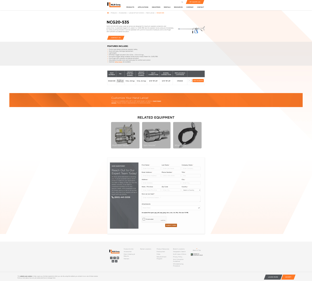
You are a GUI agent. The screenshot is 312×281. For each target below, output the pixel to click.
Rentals (167, 7)
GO (183, 2)
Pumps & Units (128, 249)
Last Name (166, 165)
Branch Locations (179, 249)
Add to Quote (198, 80)
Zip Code (165, 187)
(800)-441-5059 (122, 197)
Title (184, 172)
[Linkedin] (113, 261)
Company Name (187, 165)
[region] (156, 276)
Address (145, 179)
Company (190, 7)
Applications (143, 7)
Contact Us (116, 38)
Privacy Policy (177, 257)
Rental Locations (145, 249)
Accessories (123, 13)
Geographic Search (179, 251)
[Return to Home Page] (115, 5)
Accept (288, 277)
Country (185, 187)
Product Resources (163, 249)
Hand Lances (150, 13)
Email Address (147, 172)
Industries (156, 7)
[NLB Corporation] (108, 13)
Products (130, 7)
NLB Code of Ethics (179, 254)
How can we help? (148, 194)
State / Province (147, 187)
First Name (146, 165)
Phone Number (167, 172)
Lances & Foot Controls (136, 13)
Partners (126, 259)
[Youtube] (118, 258)
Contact (200, 7)
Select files (199, 208)
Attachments (146, 204)
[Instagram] (116, 261)
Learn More (273, 277)
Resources (178, 7)
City (183, 179)
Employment (161, 251)
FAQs (158, 254)
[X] (111, 258)
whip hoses (118, 62)
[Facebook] (114, 258)
